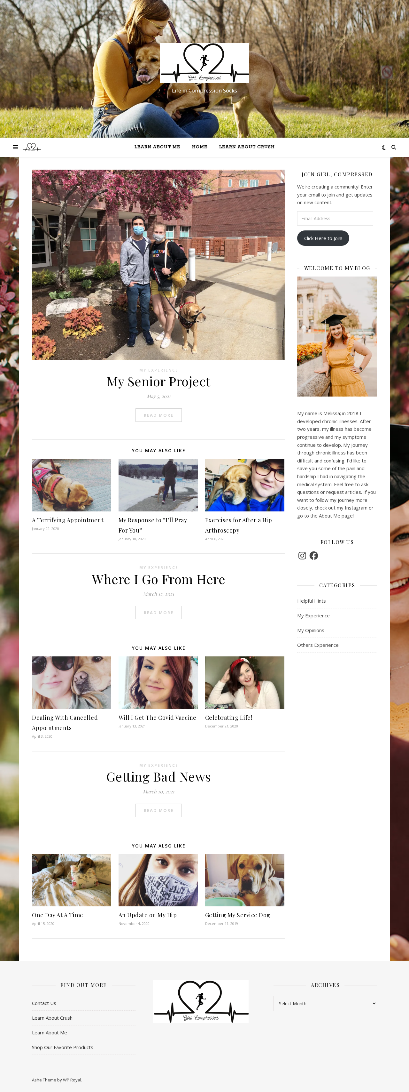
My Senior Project (159, 381)
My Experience (158, 370)
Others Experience (318, 645)
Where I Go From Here (158, 578)
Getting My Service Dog (237, 915)
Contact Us (44, 1003)
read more (159, 415)
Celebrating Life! (228, 717)
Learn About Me (158, 147)
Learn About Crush (247, 147)
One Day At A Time (57, 915)
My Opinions (310, 630)
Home (200, 147)
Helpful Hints (311, 601)
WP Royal (72, 1080)
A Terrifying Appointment (68, 520)
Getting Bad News (158, 776)
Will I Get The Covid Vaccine (158, 717)
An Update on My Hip (148, 915)
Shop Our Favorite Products (62, 1047)
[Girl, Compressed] (204, 63)
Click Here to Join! (323, 238)
